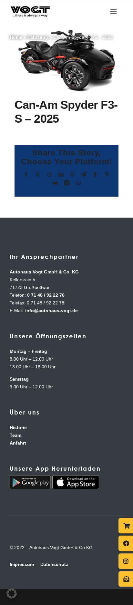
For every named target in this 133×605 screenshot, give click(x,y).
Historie (18, 427)
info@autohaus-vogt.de (51, 310)
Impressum (22, 564)
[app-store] (75, 478)
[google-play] (30, 478)
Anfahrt (18, 443)
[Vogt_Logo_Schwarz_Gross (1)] (30, 7)
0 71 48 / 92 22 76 (46, 295)
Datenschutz (54, 564)
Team (15, 435)
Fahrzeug (37, 37)
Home (16, 37)
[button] (11, 593)
